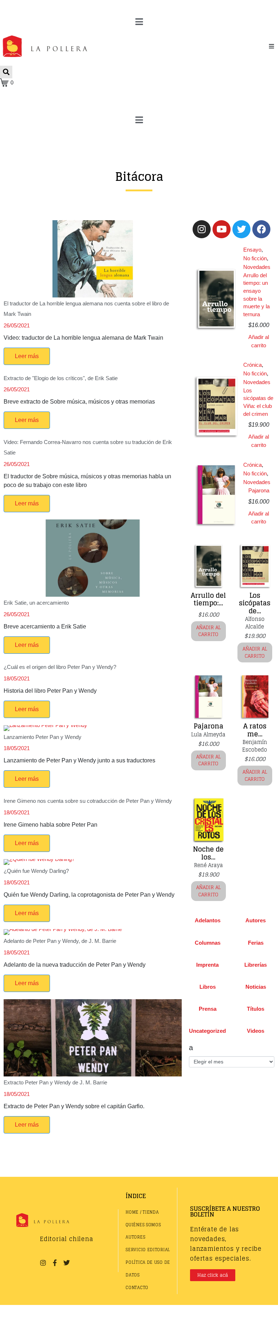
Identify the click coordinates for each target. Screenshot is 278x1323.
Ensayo (252, 250)
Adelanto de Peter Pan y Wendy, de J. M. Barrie (60, 941)
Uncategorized (207, 1031)
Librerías (255, 965)
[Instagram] (202, 229)
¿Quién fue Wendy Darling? (36, 871)
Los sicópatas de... (254, 603)
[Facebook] (261, 229)
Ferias (256, 943)
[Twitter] (241, 229)
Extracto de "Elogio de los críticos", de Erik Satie (61, 378)
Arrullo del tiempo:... (208, 599)
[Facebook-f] (54, 1262)
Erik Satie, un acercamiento (36, 603)
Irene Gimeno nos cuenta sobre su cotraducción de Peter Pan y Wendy (88, 801)
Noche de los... (208, 853)
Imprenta (207, 965)
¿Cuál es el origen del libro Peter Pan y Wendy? (60, 667)
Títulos (255, 1009)
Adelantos (207, 920)
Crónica (252, 365)
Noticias (255, 987)
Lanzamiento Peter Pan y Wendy (42, 737)
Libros (207, 987)
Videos (255, 1031)
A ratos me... (254, 730)
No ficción (255, 258)
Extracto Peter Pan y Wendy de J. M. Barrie (55, 1082)
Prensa (207, 1009)
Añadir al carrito (258, 341)
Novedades (256, 267)
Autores (255, 920)
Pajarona (258, 490)
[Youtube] (221, 229)
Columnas (207, 943)
